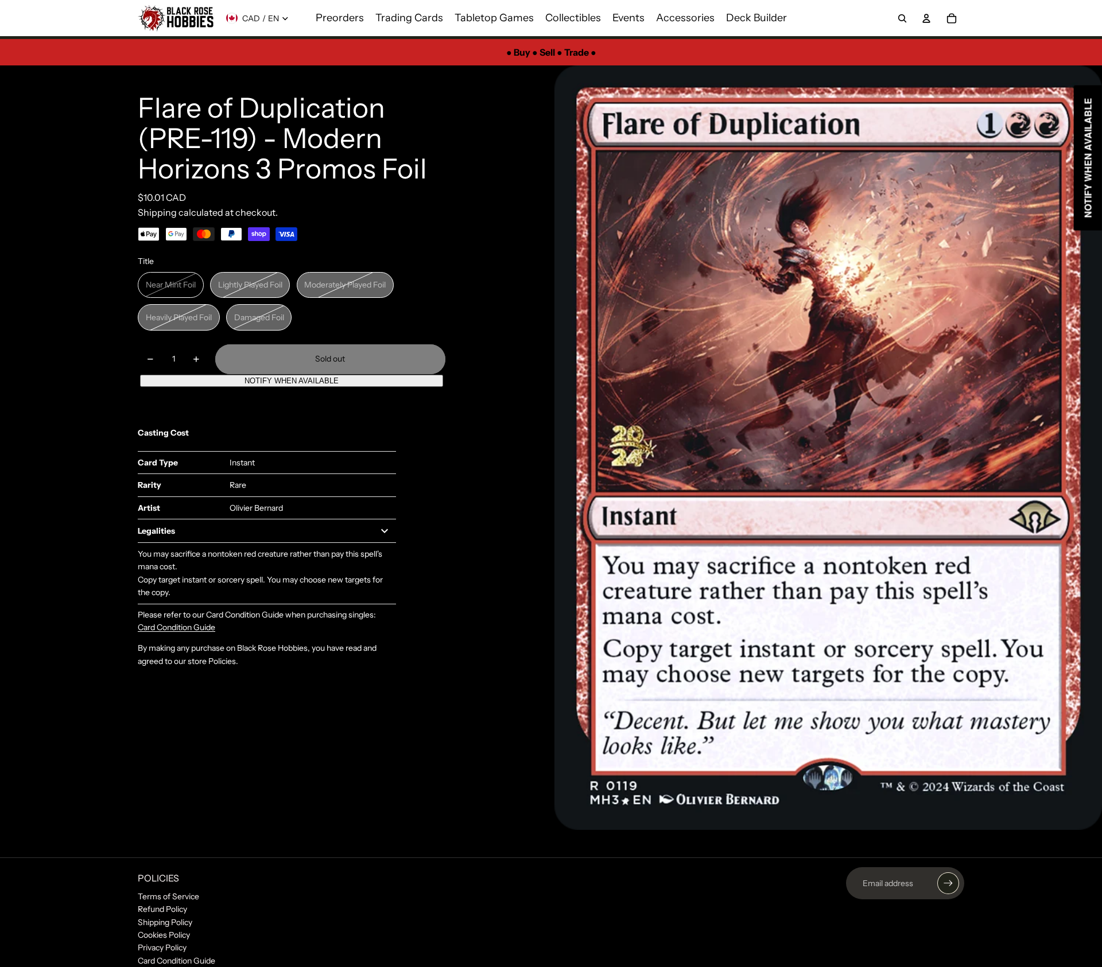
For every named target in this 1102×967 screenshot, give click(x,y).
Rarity (149, 485)
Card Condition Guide (176, 627)
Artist (149, 508)
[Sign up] (948, 883)
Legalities (156, 531)
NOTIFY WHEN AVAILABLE (292, 380)
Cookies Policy (164, 935)
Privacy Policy (162, 947)
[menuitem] (340, 18)
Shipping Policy (165, 922)
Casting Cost (163, 433)
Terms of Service (168, 896)
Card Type (158, 462)
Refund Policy (162, 909)
